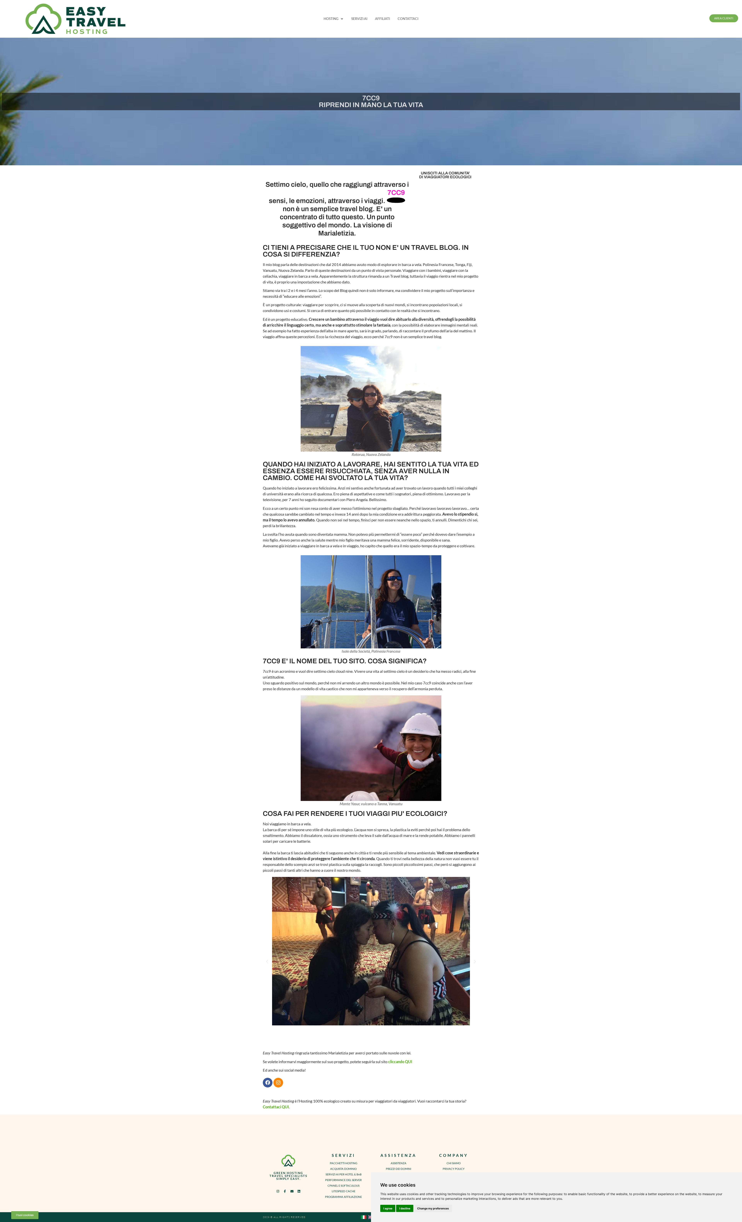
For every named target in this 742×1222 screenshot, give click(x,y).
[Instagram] (278, 1082)
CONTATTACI (408, 19)
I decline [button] (404, 1208)
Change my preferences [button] (433, 1208)
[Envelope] (291, 1191)
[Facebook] (267, 1082)
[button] (267, 961)
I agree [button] (387, 1208)
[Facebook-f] (285, 1191)
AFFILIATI (382, 19)
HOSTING (331, 19)
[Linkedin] (298, 1191)
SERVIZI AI (359, 19)
